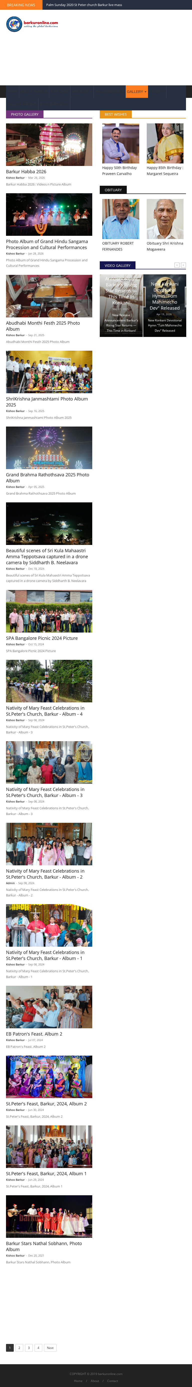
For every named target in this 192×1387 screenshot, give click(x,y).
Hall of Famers (22, 104)
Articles (81, 92)
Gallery (135, 92)
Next (50, 1348)
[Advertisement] (127, 48)
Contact (112, 1381)
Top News (59, 92)
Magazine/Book (109, 92)
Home (12, 92)
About (95, 1381)
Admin (10, 883)
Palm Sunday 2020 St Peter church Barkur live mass (84, 5)
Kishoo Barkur (15, 177)
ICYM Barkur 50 (54, 104)
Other (155, 92)
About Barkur (34, 92)
